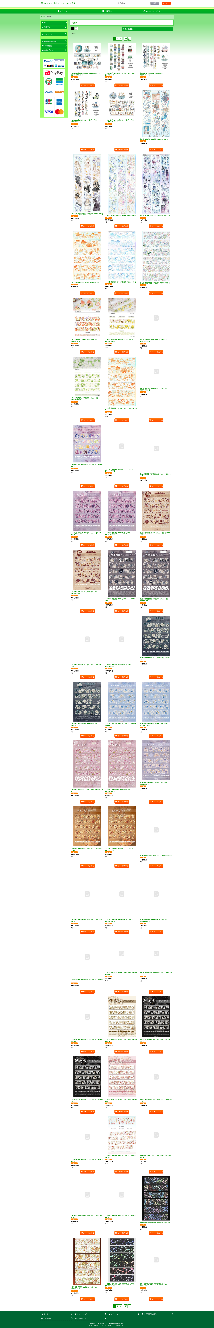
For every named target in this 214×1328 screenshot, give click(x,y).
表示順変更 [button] (129, 29)
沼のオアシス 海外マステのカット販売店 (58, 3)
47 (126, 39)
